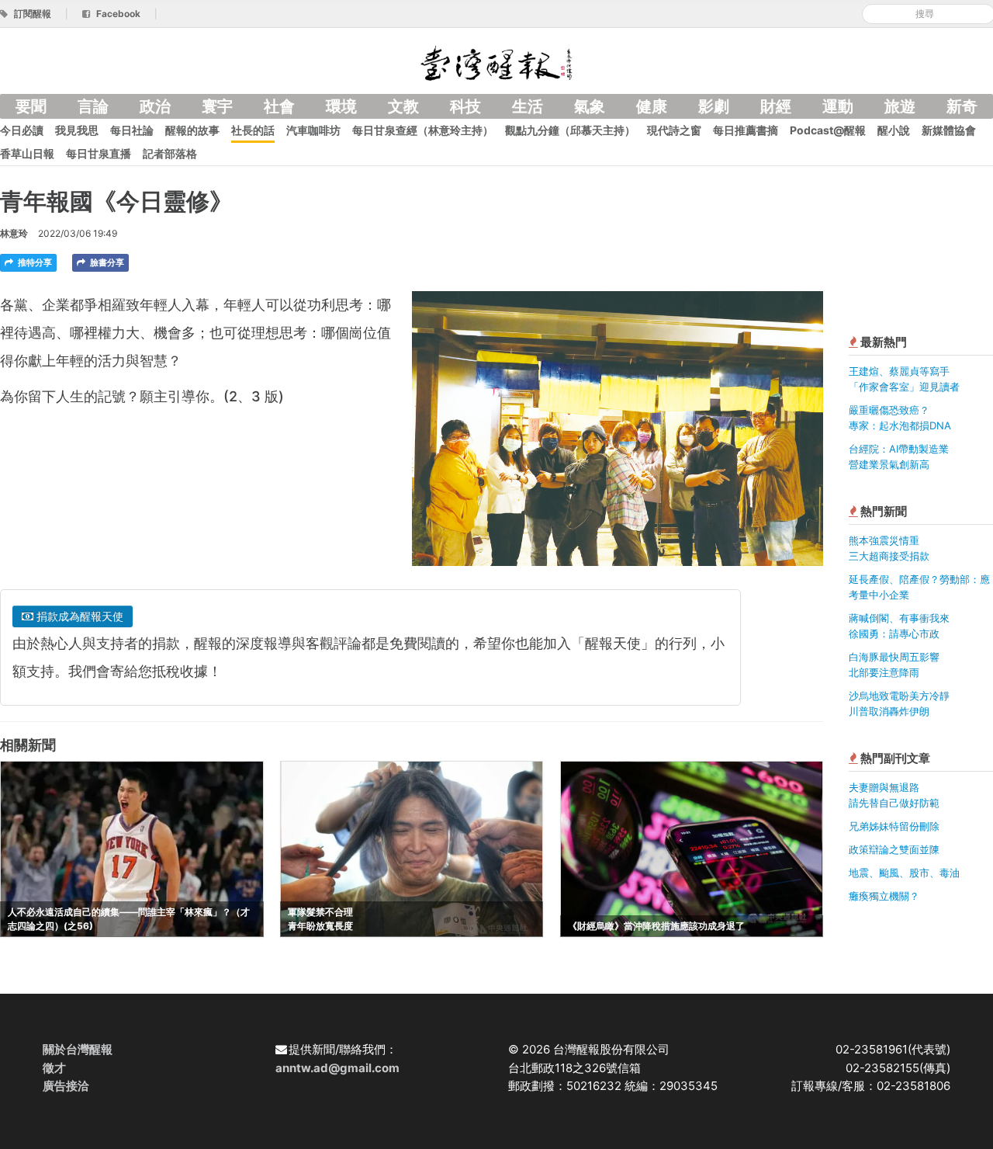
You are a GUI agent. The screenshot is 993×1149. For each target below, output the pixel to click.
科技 (465, 106)
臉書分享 (106, 262)
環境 (341, 106)
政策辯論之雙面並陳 (894, 849)
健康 (651, 106)
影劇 (713, 106)
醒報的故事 (192, 130)
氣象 (589, 106)
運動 (837, 106)
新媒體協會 (949, 130)
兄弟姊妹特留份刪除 (894, 826)
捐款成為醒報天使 (78, 616)
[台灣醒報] (496, 61)
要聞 (31, 106)
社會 (279, 106)
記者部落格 (170, 153)
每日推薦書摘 (745, 130)
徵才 (54, 1067)
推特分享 (34, 262)
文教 (403, 106)
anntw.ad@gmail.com (337, 1067)
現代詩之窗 (674, 130)
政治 (155, 106)
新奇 (961, 106)
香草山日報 (27, 153)
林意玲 (14, 233)
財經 (775, 106)
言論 (93, 106)
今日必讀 (21, 130)
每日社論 (132, 130)
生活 (527, 106)
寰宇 (217, 106)
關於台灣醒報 (77, 1049)
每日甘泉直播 (98, 153)
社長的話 (253, 130)
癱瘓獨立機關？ (884, 896)
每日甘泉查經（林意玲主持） (422, 130)
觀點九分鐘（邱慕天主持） (570, 130)
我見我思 (77, 130)
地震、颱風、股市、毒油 (904, 872)
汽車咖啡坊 (313, 130)
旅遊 (899, 106)
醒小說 (893, 130)
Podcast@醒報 (828, 130)
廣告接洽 (66, 1085)
